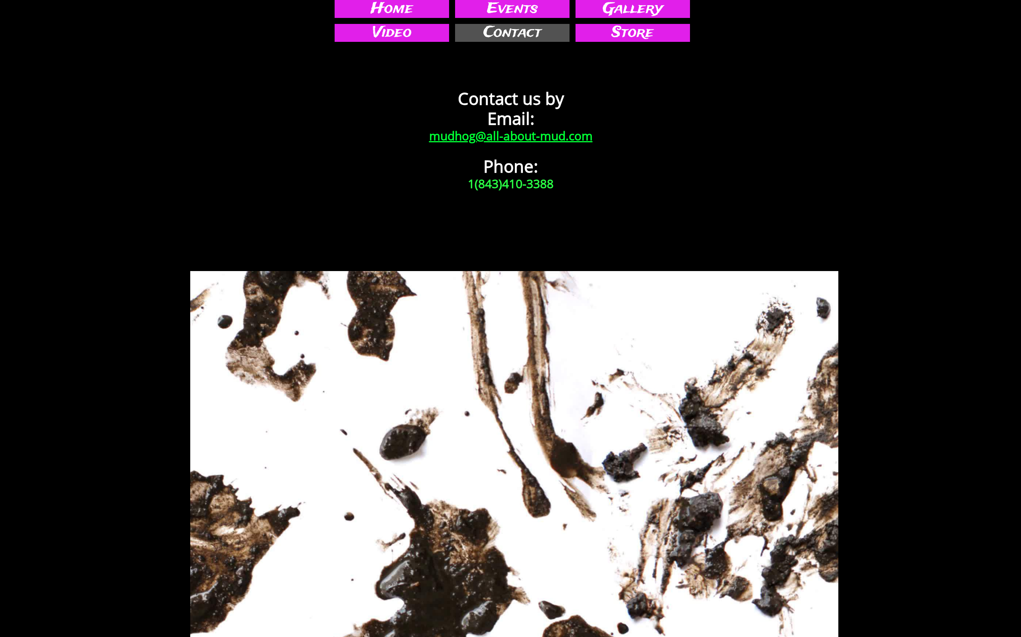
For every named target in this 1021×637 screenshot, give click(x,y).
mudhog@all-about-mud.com (511, 136)
